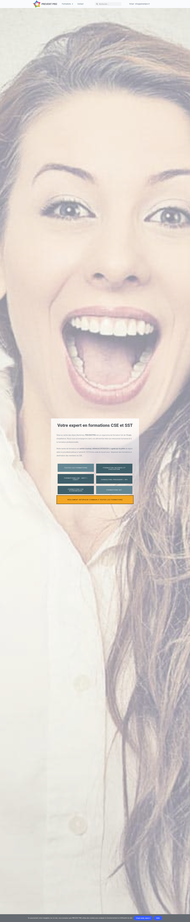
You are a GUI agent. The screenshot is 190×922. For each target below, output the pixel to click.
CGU (158, 918)
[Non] (187, 918)
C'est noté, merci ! (143, 918)
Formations (66, 4)
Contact (80, 4)
